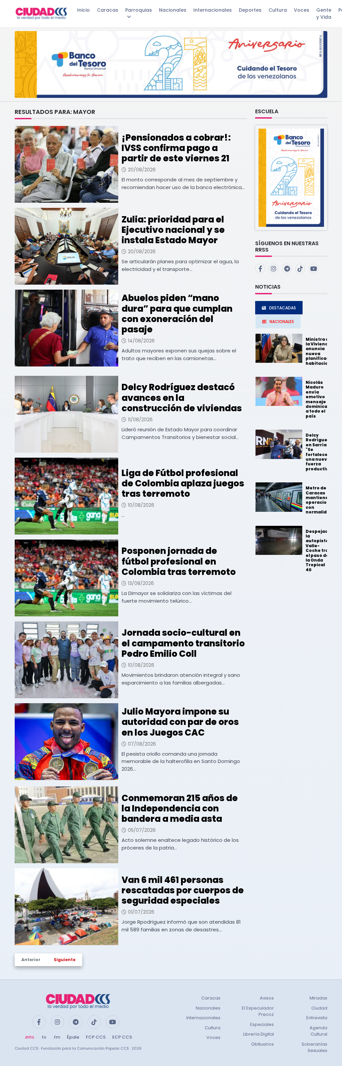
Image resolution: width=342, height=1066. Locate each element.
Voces (301, 10)
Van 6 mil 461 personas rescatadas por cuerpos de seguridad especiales (183, 890)
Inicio (83, 10)
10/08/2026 (141, 505)
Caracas (107, 10)
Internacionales (212, 10)
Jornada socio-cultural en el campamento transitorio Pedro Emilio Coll (183, 643)
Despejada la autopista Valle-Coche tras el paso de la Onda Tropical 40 (318, 550)
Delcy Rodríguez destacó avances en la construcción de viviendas (182, 397)
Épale (73, 1037)
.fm (56, 1037)
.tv (43, 1037)
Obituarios (262, 1044)
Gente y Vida (323, 13)
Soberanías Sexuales (314, 1047)
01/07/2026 (141, 912)
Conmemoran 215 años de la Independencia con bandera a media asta (180, 808)
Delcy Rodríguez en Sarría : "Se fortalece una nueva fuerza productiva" (319, 452)
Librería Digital (258, 1034)
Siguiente (64, 959)
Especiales (262, 1024)
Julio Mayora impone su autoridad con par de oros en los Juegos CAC (180, 722)
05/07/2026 (142, 830)
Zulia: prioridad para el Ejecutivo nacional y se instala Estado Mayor (173, 229)
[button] (291, 177)
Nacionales (172, 10)
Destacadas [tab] (282, 308)
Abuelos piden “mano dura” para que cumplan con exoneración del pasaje (177, 313)
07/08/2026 (142, 744)
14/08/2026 (141, 340)
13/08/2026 (141, 583)
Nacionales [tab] (282, 321)
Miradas (318, 998)
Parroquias (138, 10)
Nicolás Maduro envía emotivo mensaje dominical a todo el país (317, 399)
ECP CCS (122, 1037)
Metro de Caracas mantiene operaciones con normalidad (320, 500)
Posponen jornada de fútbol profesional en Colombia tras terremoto (179, 561)
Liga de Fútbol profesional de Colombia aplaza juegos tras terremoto (183, 483)
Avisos (267, 998)
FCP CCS (96, 1037)
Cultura (278, 10)
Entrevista (316, 1018)
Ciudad (319, 1008)
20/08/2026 (142, 169)
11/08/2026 (140, 419)
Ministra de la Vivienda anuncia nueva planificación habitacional (321, 351)
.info (29, 1037)
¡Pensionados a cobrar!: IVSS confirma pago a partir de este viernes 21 (176, 148)
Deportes (250, 10)
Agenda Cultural (318, 1031)
